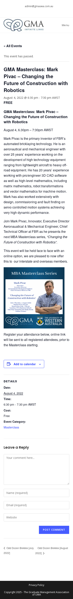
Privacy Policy (36, 585)
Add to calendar (25, 364)
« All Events (13, 45)
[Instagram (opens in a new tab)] (39, 10)
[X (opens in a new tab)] (30, 10)
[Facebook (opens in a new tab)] (34, 10)
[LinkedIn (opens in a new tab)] (43, 10)
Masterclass (11, 427)
